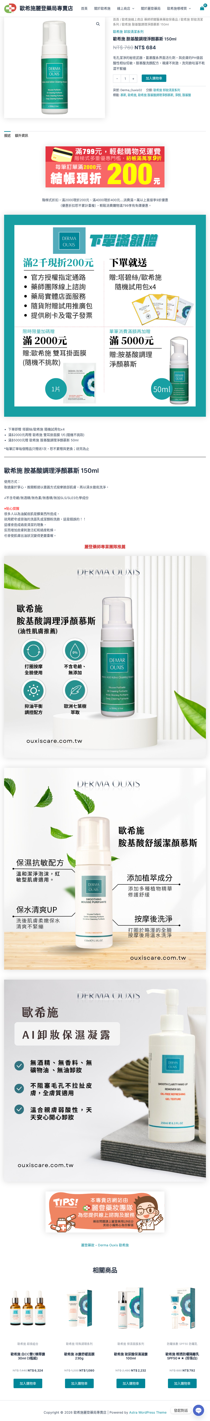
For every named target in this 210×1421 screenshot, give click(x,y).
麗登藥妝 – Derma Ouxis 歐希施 (105, 1245)
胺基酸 (186, 95)
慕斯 (123, 95)
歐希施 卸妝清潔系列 (128, 32)
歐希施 (132, 95)
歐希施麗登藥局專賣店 (46, 8)
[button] (132, 8)
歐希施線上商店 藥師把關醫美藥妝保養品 (150, 19)
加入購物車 (154, 78)
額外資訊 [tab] (21, 135)
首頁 (116, 19)
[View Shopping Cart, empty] (202, 8)
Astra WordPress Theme (148, 1412)
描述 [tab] (7, 135)
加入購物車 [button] (28, 1383)
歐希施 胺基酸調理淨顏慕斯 (155, 95)
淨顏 (178, 95)
